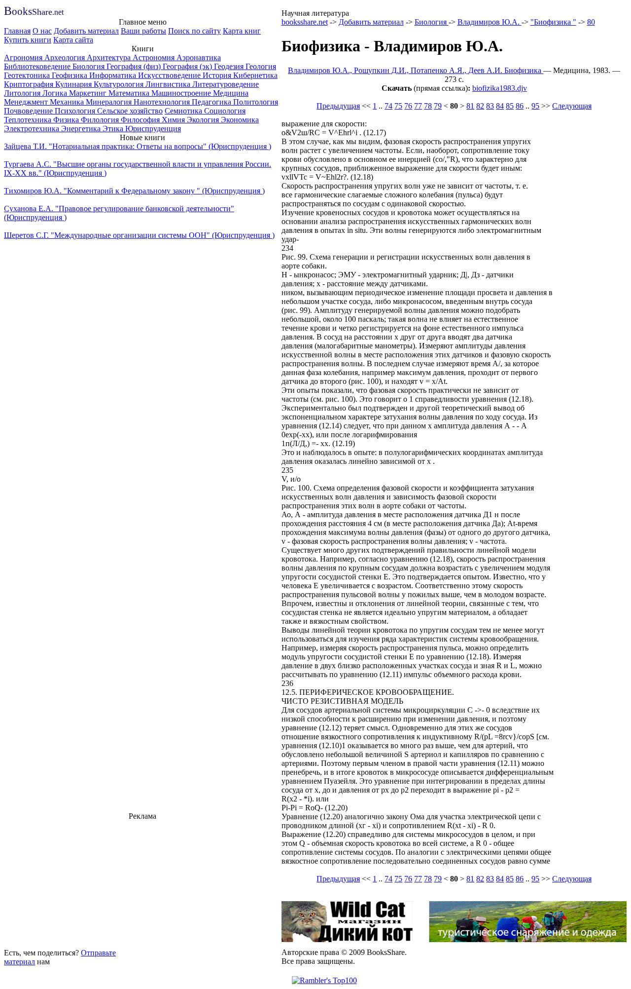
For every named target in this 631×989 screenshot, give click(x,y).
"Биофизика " (553, 22)
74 (388, 106)
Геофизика (70, 75)
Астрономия (154, 57)
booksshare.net (304, 22)
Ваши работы (143, 31)
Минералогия (110, 102)
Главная (17, 31)
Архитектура (110, 57)
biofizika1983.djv (499, 88)
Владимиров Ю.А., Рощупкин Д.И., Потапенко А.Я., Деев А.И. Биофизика (415, 70)
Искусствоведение (170, 75)
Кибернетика (255, 75)
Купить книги (27, 40)
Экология (204, 119)
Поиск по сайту (194, 31)
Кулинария (74, 84)
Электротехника (32, 128)
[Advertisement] (142, 883)
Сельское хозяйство (130, 111)
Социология (224, 111)
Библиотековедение (38, 66)
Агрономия (24, 57)
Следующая (572, 106)
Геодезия (229, 66)
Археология (65, 57)
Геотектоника (28, 75)
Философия (141, 119)
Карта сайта (73, 40)
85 (510, 106)
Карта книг (242, 31)
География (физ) (134, 66)
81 (470, 106)
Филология (101, 119)
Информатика (113, 75)
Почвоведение (29, 111)
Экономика (240, 119)
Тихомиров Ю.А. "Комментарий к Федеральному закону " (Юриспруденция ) (134, 191)
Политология (255, 102)
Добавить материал (86, 31)
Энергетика (82, 128)
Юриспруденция (153, 128)
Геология (260, 66)
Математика (129, 93)
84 (500, 106)
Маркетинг (88, 93)
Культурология (119, 84)
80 (591, 22)
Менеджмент (27, 102)
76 (408, 106)
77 (418, 106)
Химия (174, 119)
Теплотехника (28, 119)
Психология (76, 111)
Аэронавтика (198, 57)
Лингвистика (168, 84)
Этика (114, 128)
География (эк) (188, 66)
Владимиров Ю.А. (489, 22)
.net (34, 12)
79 (438, 106)
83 (490, 106)
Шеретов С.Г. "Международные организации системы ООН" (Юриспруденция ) (139, 235)
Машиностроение (182, 93)
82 (480, 106)
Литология (23, 93)
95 (535, 106)
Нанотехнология (163, 102)
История (218, 75)
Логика (55, 93)
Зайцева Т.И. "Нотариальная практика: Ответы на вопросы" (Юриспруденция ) (137, 146)
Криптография (29, 84)
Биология (89, 66)
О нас (42, 31)
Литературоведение (225, 84)
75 (398, 106)
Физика (67, 119)
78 (428, 106)
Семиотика (184, 111)
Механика (68, 102)
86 (520, 106)
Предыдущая (338, 106)
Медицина (230, 93)
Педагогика (212, 102)
